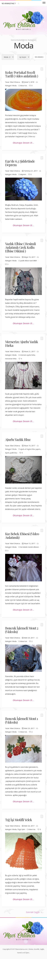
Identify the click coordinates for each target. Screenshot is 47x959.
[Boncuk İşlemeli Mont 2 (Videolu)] (23, 658)
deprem (23, 174)
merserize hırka (10, 359)
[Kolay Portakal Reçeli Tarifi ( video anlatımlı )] (23, 100)
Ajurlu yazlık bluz (11, 453)
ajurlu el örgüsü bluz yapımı (30, 449)
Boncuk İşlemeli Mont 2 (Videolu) (21, 630)
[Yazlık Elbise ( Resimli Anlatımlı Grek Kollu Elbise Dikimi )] (23, 281)
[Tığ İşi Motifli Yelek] (23, 852)
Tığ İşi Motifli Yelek (18, 819)
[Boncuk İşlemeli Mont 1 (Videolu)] (23, 749)
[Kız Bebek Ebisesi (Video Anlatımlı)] (23, 567)
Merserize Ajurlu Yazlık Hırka (21, 343)
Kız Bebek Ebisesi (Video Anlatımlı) (22, 536)
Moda (14, 85)
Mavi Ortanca (15, 82)
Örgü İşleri (21, 829)
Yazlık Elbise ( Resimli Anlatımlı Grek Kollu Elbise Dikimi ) (20, 247)
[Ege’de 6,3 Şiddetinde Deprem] (23, 189)
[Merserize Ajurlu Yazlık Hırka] (23, 375)
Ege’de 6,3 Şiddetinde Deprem (20, 163)
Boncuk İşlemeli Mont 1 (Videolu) (21, 720)
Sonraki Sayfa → (34, 912)
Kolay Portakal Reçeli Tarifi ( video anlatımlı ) (21, 74)
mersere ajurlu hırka (27, 355)
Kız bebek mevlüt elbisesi (29, 547)
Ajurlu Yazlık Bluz (17, 439)
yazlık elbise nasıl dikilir (28, 261)
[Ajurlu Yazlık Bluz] (23, 469)
